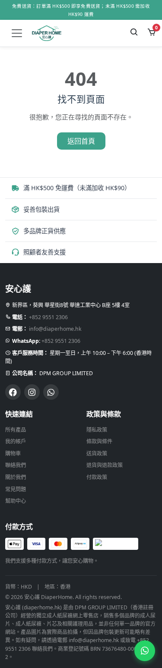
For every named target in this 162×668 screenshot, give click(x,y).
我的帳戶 (15, 441)
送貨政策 (96, 453)
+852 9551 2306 (48, 317)
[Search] (134, 33)
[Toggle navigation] (17, 33)
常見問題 (15, 489)
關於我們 (15, 477)
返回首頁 (81, 141)
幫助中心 (15, 501)
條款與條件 (99, 441)
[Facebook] (13, 392)
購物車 (13, 453)
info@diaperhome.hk (55, 328)
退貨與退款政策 (104, 465)
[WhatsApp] (51, 392)
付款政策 (96, 477)
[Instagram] (32, 392)
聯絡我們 (15, 465)
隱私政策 (96, 429)
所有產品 (15, 429)
